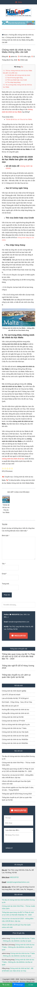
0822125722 (14, 877)
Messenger (19, 984)
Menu (20, 2)
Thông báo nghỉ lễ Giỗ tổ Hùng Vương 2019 (17, 794)
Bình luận (5, 535)
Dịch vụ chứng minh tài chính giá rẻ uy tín (16, 724)
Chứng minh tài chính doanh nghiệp (14, 691)
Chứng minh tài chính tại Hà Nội (13, 717)
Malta (32, 483)
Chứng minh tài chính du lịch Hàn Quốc (15, 736)
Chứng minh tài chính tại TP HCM (13, 721)
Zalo (31, 984)
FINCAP (18, 12)
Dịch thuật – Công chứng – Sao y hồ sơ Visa (17, 702)
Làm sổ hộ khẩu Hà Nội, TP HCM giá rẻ (15, 698)
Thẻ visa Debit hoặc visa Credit (16, 80)
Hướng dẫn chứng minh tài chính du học (15, 709)
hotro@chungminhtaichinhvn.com (18, 622)
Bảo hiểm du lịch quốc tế (10, 706)
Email (4, 574)
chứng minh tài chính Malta (20, 483)
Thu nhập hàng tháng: (13, 82)
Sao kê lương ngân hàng (14, 77)
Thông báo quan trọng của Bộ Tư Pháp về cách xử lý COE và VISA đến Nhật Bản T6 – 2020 (18, 656)
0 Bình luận (24, 60)
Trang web (5, 583)
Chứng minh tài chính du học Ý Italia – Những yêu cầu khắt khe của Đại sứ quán (18, 947)
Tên (4, 564)
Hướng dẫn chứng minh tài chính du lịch (15, 713)
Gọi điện (7, 984)
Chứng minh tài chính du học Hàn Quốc (15, 732)
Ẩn (22, 67)
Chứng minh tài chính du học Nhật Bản (15, 739)
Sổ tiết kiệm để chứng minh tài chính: (17, 75)
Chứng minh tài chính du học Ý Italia (14, 728)
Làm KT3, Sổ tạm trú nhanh (11, 694)
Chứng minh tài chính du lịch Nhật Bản (15, 743)
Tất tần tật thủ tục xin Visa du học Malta (19, 119)
